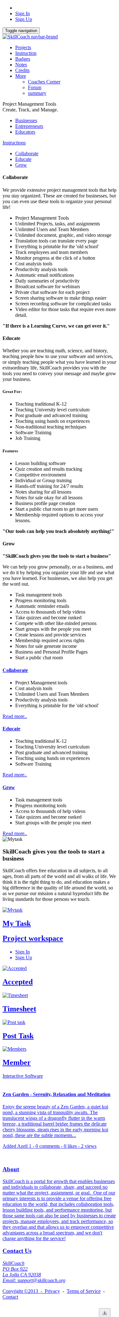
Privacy (52, 1291)
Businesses (26, 120)
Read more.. (15, 716)
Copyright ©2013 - (24, 1291)
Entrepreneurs (29, 126)
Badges (22, 59)
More (20, 76)
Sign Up (23, 19)
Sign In (22, 13)
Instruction (25, 53)
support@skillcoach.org (41, 1280)
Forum (34, 87)
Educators (25, 132)
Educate (23, 159)
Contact (10, 1297)
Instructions (14, 142)
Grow (21, 165)
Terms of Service (84, 1291)
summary (37, 93)
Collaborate (26, 153)
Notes (21, 64)
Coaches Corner (44, 81)
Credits (22, 70)
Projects (23, 47)
